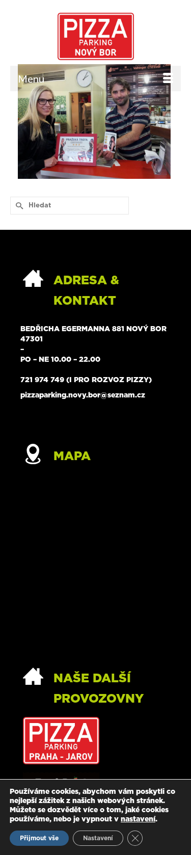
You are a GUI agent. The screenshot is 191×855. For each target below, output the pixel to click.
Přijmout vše (39, 838)
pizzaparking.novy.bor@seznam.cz (82, 395)
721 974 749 (42, 380)
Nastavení (98, 838)
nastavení (138, 819)
